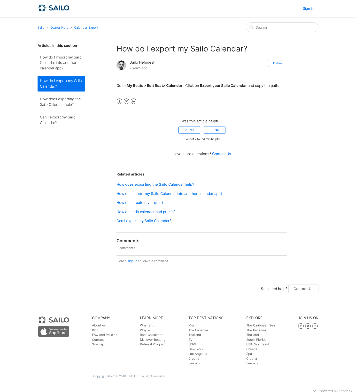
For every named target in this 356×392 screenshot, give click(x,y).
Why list (146, 330)
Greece (251, 349)
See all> (194, 363)
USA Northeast (257, 344)
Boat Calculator (151, 335)
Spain (250, 354)
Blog (95, 330)
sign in (132, 261)
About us (99, 325)
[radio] (189, 129)
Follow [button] (277, 63)
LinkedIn (134, 101)
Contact (98, 340)
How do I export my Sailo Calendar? (61, 83)
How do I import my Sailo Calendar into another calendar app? (61, 62)
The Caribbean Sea (260, 325)
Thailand (194, 335)
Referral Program (152, 344)
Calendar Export (86, 27)
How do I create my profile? (139, 202)
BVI (190, 340)
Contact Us (221, 153)
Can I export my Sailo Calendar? (58, 120)
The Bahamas (198, 330)
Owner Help (59, 27)
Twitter (127, 101)
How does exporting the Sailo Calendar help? (60, 102)
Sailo (41, 27)
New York (195, 349)
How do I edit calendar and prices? (146, 211)
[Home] (53, 11)
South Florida (256, 340)
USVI (192, 344)
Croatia (193, 358)
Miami (192, 325)
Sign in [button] (308, 8)
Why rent (147, 325)
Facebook (119, 101)
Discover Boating (152, 340)
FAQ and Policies (104, 335)
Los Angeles (197, 354)
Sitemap (98, 344)
